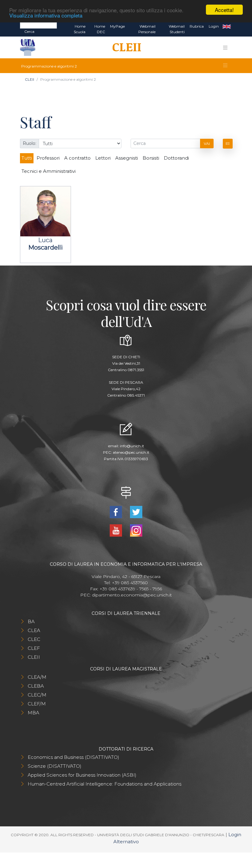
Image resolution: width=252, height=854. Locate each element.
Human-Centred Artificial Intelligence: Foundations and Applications (104, 784)
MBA (33, 713)
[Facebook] (116, 511)
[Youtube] (116, 530)
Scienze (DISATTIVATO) (54, 766)
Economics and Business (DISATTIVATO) (73, 757)
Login (214, 26)
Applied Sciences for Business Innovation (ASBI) (82, 775)
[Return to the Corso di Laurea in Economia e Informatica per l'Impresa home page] (125, 47)
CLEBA (36, 686)
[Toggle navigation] (225, 47)
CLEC (34, 639)
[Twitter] (136, 511)
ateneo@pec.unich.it (131, 452)
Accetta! (224, 10)
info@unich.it (132, 446)
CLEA (34, 630)
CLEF (34, 648)
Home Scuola (79, 29)
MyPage (117, 26)
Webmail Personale (147, 29)
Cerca (29, 31)
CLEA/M (37, 677)
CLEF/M (37, 704)
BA (31, 621)
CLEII (29, 79)
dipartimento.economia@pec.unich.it (132, 595)
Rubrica (197, 26)
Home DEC (99, 29)
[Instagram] (136, 530)
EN (226, 26)
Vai (207, 143)
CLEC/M (37, 695)
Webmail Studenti (177, 29)
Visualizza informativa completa (45, 15)
